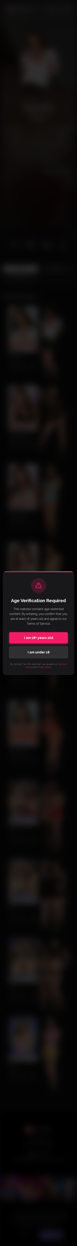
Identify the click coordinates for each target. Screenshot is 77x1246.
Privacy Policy (45, 667)
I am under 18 (39, 652)
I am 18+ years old (38, 638)
